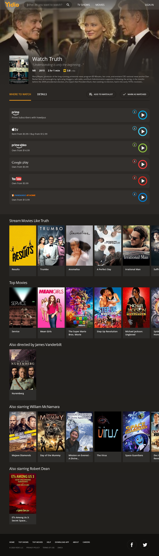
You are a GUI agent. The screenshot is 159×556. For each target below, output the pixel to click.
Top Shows (23, 542)
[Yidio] (12, 5)
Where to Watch (20, 94)
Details (42, 94)
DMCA (60, 547)
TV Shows (83, 5)
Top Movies (37, 542)
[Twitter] (145, 545)
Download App (62, 542)
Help (49, 542)
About (76, 542)
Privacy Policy (33, 547)
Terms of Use (49, 547)
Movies (99, 5)
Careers (86, 542)
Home (11, 542)
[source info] (134, 112)
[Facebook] (132, 545)
